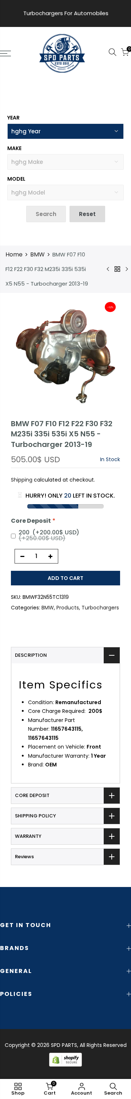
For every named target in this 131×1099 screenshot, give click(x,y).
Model (16, 178)
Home (14, 254)
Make (14, 148)
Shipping (21, 479)
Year (13, 117)
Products (67, 607)
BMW (37, 254)
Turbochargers (100, 607)
